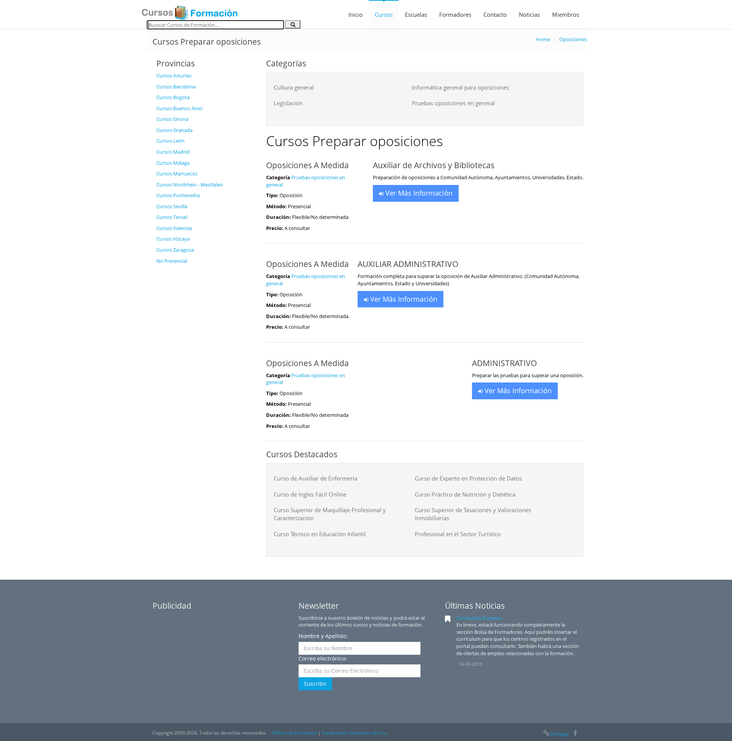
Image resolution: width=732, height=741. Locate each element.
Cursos (384, 14)
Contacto (495, 14)
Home (543, 39)
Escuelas (416, 14)
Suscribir (315, 683)
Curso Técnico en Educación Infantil (320, 534)
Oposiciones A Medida (307, 165)
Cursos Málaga (172, 162)
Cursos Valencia (174, 228)
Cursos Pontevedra (178, 195)
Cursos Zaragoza (175, 249)
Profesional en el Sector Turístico (458, 534)
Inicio (355, 14)
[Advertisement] (205, 382)
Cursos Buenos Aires (179, 108)
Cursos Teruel (171, 217)
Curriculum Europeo (479, 617)
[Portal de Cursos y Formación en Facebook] (575, 734)
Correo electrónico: (323, 658)
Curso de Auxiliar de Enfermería (315, 478)
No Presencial (171, 260)
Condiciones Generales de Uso (354, 733)
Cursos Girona (172, 119)
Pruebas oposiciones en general (453, 103)
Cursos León (170, 140)
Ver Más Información (418, 193)
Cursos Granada (174, 130)
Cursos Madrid (172, 151)
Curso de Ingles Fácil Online (310, 494)
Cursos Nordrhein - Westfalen (189, 184)
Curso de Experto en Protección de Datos (468, 478)
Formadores (455, 14)
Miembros (565, 14)
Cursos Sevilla (171, 206)
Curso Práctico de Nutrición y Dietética (465, 494)
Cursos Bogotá (172, 97)
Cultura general (294, 87)
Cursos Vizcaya (173, 238)
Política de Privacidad (294, 733)
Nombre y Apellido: (323, 636)
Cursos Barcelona (176, 86)
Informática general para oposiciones (460, 87)
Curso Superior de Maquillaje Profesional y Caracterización (330, 514)
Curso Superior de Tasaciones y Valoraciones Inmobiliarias (473, 514)
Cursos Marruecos (176, 173)
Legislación (288, 103)
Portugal (559, 734)
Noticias (529, 14)
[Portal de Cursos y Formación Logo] (189, 10)
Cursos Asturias (173, 75)
